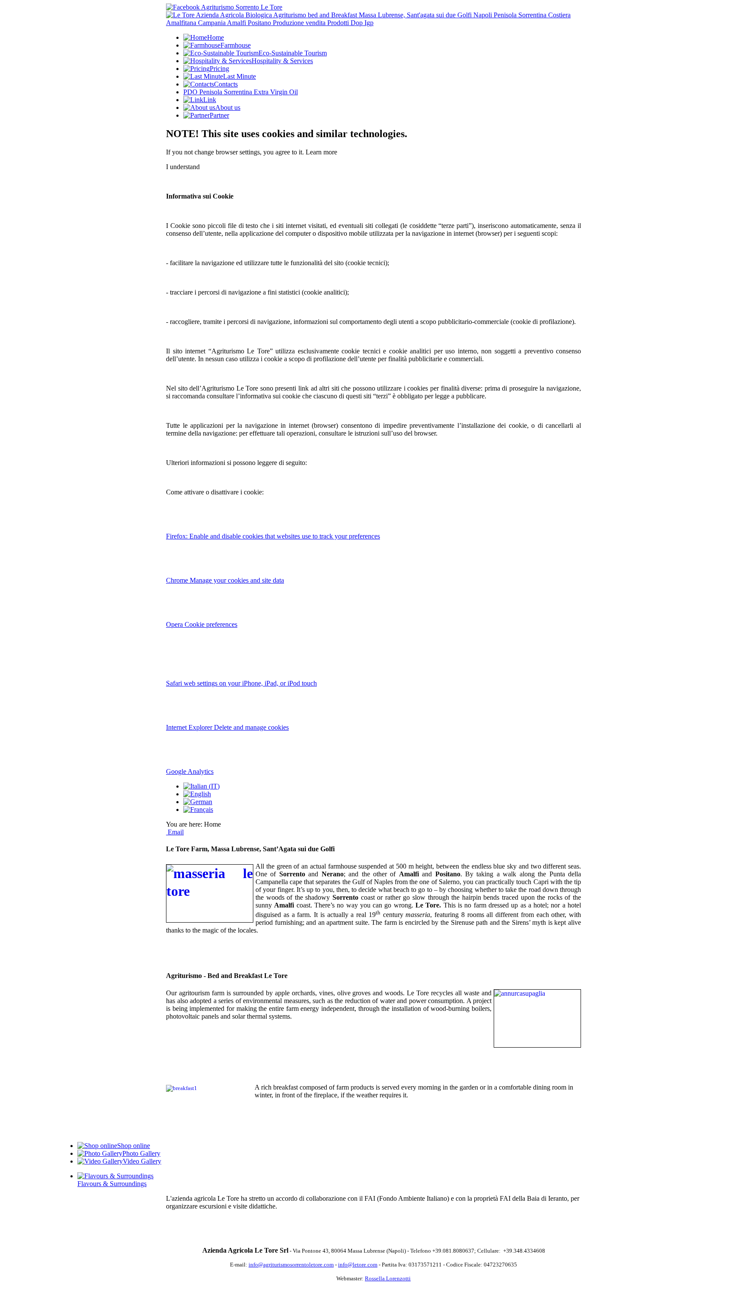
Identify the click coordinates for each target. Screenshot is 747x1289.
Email (175, 832)
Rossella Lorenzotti (388, 1278)
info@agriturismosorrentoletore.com (291, 1264)
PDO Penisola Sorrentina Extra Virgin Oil (240, 92)
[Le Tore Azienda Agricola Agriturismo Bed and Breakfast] (373, 22)
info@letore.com (357, 1264)
